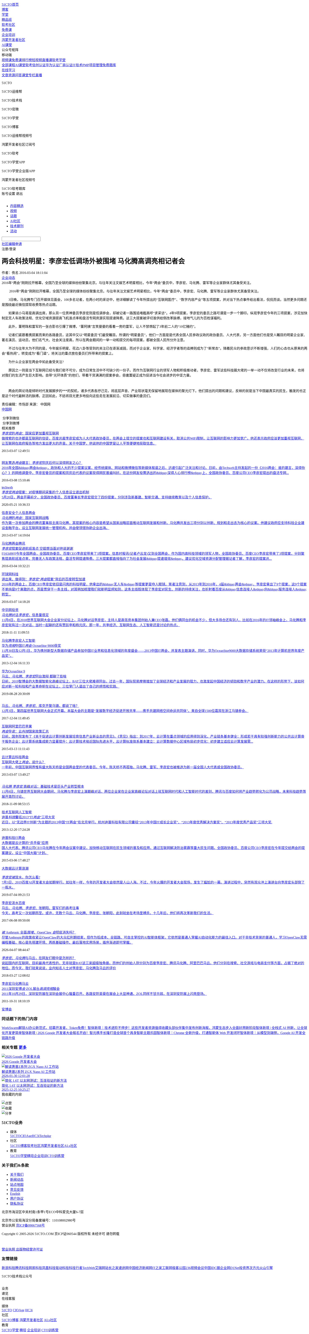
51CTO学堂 (18, 1156)
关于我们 (17, 1174)
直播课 (47, 60)
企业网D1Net (229, 1268)
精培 (30, 1156)
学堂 (5, 14)
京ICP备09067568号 (30, 1225)
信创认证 (39, 65)
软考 (28, 65)
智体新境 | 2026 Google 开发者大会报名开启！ (56, 1033)
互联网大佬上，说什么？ (23, 762)
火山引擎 (266, 1268)
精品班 (7, 19)
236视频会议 (195, 1268)
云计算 (7, 757)
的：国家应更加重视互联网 (30, 433)
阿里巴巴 (18, 726)
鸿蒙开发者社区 (13, 40)
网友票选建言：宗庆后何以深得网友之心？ (42, 463)
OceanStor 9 (16, 671)
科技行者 (75, 1268)
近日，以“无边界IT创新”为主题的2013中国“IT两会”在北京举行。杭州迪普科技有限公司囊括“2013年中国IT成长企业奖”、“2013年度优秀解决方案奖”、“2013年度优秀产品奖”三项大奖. (137, 822)
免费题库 (109, 65)
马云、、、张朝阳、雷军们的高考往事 (40, 908)
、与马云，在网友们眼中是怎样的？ (39, 958)
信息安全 (8, 513)
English (15, 1193)
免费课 (7, 30)
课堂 (25, 75)
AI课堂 (7, 45)
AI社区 (15, 221)
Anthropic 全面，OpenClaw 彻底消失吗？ (39, 932)
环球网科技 (10, 574)
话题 (13, 216)
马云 (25, 983)
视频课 (7, 60)
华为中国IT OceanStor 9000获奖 (31, 645)
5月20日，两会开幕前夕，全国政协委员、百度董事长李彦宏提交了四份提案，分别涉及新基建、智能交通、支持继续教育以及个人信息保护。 (107, 497)
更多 (23, 1047)
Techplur (45, 1136)
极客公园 (179, 1268)
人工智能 (28, 640)
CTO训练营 (55, 1156)
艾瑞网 (100, 1268)
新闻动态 (17, 1179)
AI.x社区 (70, 1146)
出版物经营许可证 (29, 1249)
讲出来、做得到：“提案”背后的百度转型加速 (43, 579)
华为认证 (52, 65)
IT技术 (77, 65)
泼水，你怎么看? (21, 877)
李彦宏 (17, 640)
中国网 (7, 409)
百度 (21, 903)
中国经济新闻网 (140, 1268)
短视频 (37, 60)
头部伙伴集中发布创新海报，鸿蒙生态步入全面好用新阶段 (212, 1028)
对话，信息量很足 (25, 615)
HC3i (35, 1136)
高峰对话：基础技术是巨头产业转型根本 (43, 786)
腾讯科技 (22, 1268)
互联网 (7, 726)
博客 (5, 9)
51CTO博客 (18, 1146)
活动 (13, 231)
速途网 (124, 1268)
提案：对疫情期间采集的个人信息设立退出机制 (45, 492)
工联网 (167, 1268)
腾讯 (21, 543)
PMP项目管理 (92, 65)
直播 (38, 75)
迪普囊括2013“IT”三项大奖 (28, 817)
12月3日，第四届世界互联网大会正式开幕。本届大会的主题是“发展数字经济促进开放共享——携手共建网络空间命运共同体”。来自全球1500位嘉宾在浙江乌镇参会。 (125, 711)
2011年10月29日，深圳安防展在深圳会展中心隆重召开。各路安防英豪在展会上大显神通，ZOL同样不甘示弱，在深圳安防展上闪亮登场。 (104, 994)
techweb (7, 487)
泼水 (15, 903)
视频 (13, 211)
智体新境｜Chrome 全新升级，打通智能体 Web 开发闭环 (198, 1033)
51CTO (15, 1136)
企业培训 (8, 35)
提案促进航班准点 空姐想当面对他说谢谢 (37, 548)
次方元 (254, 1268)
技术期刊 (17, 226)
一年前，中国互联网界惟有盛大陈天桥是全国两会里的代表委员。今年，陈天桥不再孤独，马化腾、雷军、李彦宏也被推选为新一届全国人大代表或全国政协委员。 (123, 767)
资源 (11, 75)
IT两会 (20, 838)
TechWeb (88, 1268)
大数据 (7, 868)
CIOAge (26, 1136)
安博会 (7, 1009)
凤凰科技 (48, 1268)
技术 (5, 812)
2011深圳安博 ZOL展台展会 (31, 989)
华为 (5, 671)
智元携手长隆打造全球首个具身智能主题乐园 (123, 1033)
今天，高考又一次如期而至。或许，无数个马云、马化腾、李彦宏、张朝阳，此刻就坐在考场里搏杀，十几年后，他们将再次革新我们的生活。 (108, 913)
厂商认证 (66, 65)
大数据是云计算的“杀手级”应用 (25, 843)
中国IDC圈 (212, 1268)
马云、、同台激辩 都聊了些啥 (34, 676)
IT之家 (157, 1268)
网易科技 (35, 1268)
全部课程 (8, 65)
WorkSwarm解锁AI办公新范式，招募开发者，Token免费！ (45, 1028)
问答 (18, 75)
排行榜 (27, 60)
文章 (5, 75)
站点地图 (17, 1184)
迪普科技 (8, 838)
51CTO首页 (10, 4)
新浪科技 (8, 1268)
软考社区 (8, 24)
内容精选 (17, 206)
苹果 (28, 726)
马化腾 (7, 543)
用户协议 (17, 1198)
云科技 (17, 757)
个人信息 (22, 513)
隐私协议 (17, 1203)
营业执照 (9, 1249)
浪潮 (25, 868)
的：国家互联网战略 (25, 518)
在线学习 (8, 70)
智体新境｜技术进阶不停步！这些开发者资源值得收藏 (128, 1028)
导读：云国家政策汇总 (25, 731)
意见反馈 (17, 1189)
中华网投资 (10, 610)
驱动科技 (62, 1268)
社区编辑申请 (12, 244)
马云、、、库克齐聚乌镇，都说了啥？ (40, 706)
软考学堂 (59, 60)
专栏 (32, 75)
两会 (32, 513)
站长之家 (112, 1268)
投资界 (244, 1268)
